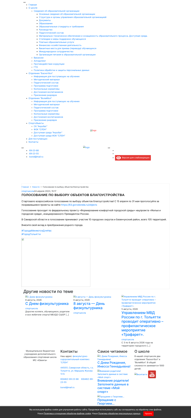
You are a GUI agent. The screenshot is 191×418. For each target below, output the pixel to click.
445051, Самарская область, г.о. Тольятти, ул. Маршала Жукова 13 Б (77, 370)
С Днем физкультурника (47, 303)
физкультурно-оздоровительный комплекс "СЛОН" (75, 359)
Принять (148, 414)
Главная (25, 187)
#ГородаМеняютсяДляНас (37, 230)
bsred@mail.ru (67, 387)
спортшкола (28, 191)
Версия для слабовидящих (135, 157)
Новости (35, 187)
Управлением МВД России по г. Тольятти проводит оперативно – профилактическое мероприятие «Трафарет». (142, 323)
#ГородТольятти (31, 234)
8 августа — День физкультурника (89, 305)
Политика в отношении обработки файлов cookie (67, 413)
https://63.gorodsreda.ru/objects (79, 204)
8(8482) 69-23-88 (69, 379)
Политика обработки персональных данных (119, 413)
